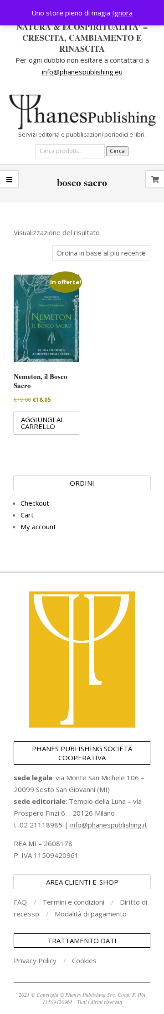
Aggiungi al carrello (42, 423)
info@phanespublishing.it (108, 824)
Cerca (117, 151)
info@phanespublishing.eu (82, 71)
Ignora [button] (122, 12)
